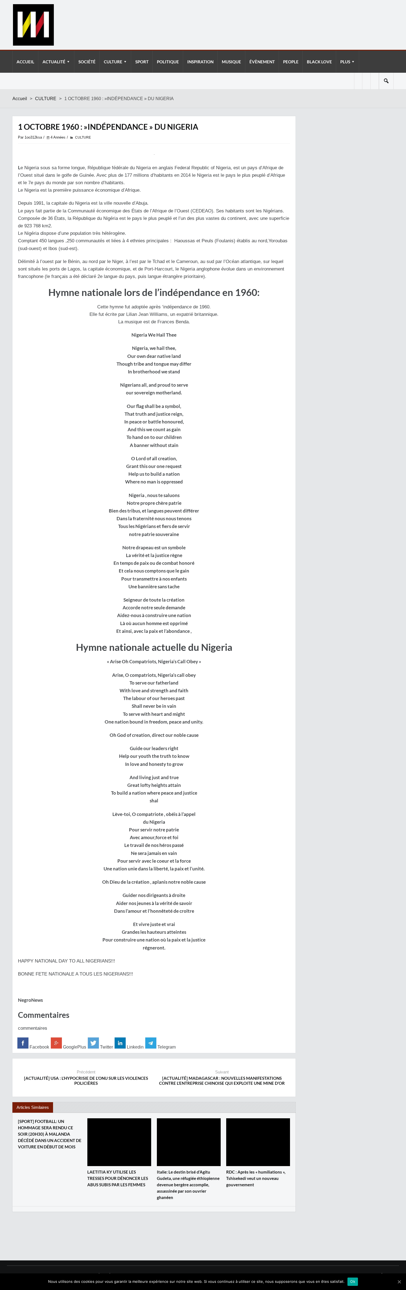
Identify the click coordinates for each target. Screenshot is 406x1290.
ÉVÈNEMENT (262, 61)
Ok (352, 1281)
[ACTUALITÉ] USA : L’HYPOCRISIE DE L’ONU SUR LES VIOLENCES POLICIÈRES (86, 1081)
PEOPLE (291, 61)
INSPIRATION (200, 61)
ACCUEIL (25, 61)
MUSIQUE (231, 61)
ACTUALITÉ (54, 61)
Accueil (19, 98)
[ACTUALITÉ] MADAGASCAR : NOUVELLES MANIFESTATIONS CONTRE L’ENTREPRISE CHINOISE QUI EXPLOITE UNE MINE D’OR (222, 1081)
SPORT (142, 61)
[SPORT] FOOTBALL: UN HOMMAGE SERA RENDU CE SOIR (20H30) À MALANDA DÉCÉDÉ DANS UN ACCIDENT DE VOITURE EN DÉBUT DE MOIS (49, 1134)
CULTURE (113, 61)
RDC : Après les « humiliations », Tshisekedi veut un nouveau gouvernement (255, 1178)
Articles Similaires (33, 1107)
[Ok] (399, 1281)
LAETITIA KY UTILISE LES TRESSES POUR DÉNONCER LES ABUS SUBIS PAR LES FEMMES (117, 1178)
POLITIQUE (168, 61)
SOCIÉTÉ (87, 61)
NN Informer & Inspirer (33, 25)
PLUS (345, 61)
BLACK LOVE (319, 61)
